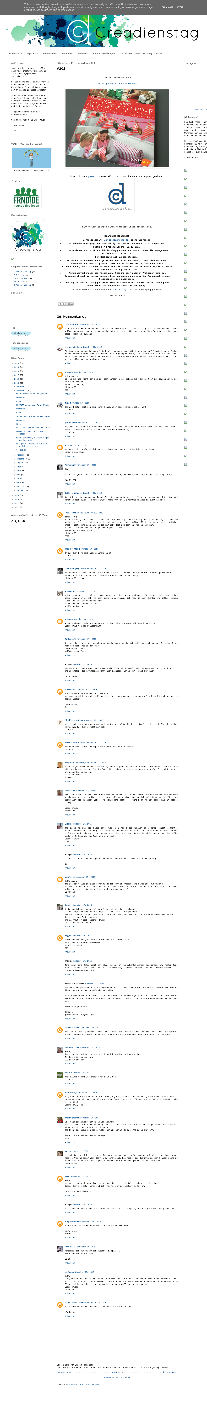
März (19, 483)
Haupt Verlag (20, 278)
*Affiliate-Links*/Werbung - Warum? (141, 53)
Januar (20, 490)
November (21, 391)
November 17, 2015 (90, 325)
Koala (67, 1073)
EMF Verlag (19, 275)
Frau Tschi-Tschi (74, 513)
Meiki (67, 1176)
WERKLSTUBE (70, 591)
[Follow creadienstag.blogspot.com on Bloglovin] (21, 350)
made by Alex (71, 549)
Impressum (32, 53)
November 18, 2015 (86, 1247)
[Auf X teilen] (65, 304)
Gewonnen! (21, 397)
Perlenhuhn (70, 465)
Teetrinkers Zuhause (75, 1303)
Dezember (21, 386)
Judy (67, 403)
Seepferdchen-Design (75, 763)
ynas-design (71, 1093)
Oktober (21, 455)
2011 (17, 507)
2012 (17, 503)
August (20, 463)
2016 (17, 379)
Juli (19, 467)
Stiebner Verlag (22, 272)
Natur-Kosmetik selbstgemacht (32, 394)
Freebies (82, 53)
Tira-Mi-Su (70, 1247)
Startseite (15, 53)
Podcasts (67, 53)
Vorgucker (21, 450)
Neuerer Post (64, 1372)
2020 (17, 363)
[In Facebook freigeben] (69, 304)
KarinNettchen (72, 1048)
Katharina (70, 791)
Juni (19, 471)
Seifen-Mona (71, 690)
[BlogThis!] (62, 304)
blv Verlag (19, 282)
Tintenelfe (70, 639)
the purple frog (73, 347)
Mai (18, 475)
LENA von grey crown (75, 569)
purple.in (70, 877)
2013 (17, 499)
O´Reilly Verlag (22, 285)
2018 (17, 371)
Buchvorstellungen (104, 53)
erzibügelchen (72, 1118)
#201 (18, 424)
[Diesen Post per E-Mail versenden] (59, 304)
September (22, 459)
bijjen (68, 936)
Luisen (68, 824)
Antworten (70, 338)
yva (66, 1151)
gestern (92, 176)
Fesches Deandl (73, 1028)
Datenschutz (50, 53)
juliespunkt (71, 423)
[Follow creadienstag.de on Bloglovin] (21, 335)
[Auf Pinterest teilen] (72, 304)
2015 (17, 383)
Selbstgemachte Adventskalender (117, 84)
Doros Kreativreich (75, 743)
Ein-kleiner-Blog (74, 720)
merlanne (69, 1272)
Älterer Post (170, 1372)
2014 (17, 495)
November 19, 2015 (96, 1303)
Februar (21, 487)
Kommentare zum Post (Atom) (84, 1385)
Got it (179, 7)
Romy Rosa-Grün (73, 1222)
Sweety (68, 905)
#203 (18, 401)
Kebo (67, 445)
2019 (17, 367)
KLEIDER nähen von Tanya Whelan (33, 405)
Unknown (69, 372)
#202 (18, 413)
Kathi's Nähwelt (73, 493)
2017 (17, 375)
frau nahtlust (72, 325)
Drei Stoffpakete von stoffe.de (33, 428)
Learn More (167, 7)
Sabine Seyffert (123, 290)
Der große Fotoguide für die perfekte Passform (31, 445)
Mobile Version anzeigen (117, 1377)
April (19, 479)
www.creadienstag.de (116, 240)
